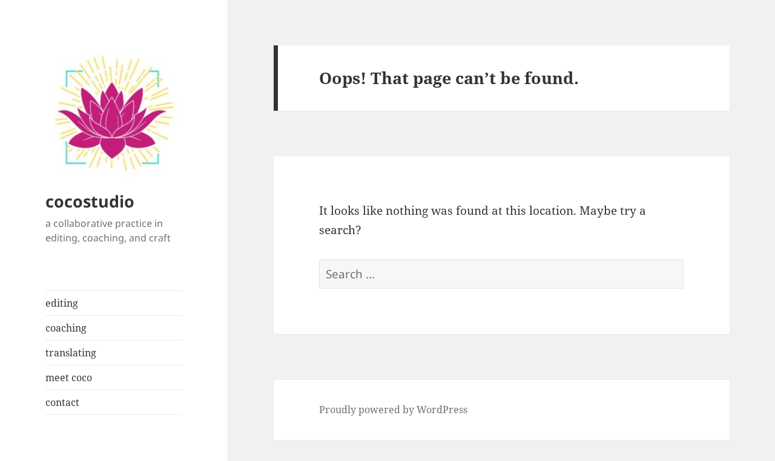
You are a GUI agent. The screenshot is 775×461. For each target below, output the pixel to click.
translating (70, 352)
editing (61, 303)
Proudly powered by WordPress (393, 409)
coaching (66, 328)
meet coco (68, 377)
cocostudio (89, 201)
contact (62, 402)
